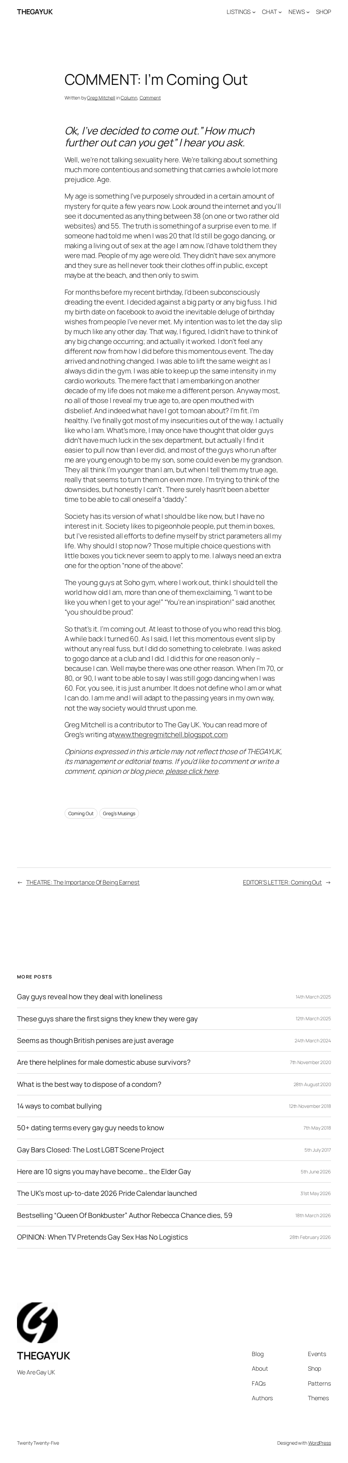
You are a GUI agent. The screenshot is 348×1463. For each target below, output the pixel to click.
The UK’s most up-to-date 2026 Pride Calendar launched (107, 1193)
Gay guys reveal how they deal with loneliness (89, 997)
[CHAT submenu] (280, 11)
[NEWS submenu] (308, 11)
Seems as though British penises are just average (95, 1040)
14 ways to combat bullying (59, 1106)
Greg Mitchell (101, 97)
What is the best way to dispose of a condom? (89, 1084)
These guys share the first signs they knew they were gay (107, 1019)
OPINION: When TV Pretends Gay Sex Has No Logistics (102, 1237)
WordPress (319, 1443)
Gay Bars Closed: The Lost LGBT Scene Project (90, 1150)
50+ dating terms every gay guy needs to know (90, 1128)
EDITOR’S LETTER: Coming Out (282, 882)
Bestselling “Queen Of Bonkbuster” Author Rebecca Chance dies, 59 (124, 1215)
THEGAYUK (34, 11)
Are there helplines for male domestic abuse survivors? (104, 1062)
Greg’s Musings (119, 813)
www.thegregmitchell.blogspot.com (171, 734)
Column (129, 97)
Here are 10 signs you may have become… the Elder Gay (104, 1171)
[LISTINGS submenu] (254, 11)
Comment (150, 97)
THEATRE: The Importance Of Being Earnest (83, 882)
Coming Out (81, 813)
